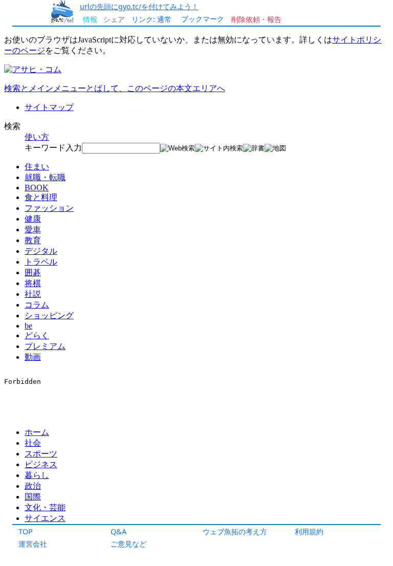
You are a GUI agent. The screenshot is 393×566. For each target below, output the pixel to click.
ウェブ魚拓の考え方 (235, 531)
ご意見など (128, 544)
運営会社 (32, 544)
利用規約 (309, 531)
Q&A (118, 531)
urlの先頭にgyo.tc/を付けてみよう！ (139, 6)
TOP (25, 531)
